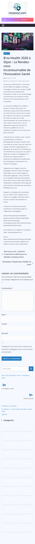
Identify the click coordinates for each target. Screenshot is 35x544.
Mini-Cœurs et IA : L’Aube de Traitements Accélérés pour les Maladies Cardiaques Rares (15, 254)
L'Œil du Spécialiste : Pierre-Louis (17, 480)
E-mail (4, 324)
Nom (4, 315)
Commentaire (7, 288)
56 (28, 482)
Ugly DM (4, 414)
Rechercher (31, 369)
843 (28, 509)
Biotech (8, 435)
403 (28, 500)
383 (28, 436)
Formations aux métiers (9, 406)
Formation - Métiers (12, 444)
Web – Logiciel (10, 526)
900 (28, 454)
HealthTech (9, 453)
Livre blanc (9, 490)
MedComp (9, 499)
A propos (8, 425)
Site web (5, 333)
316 (28, 473)
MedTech (6, 53)
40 (28, 518)
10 (28, 491)
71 (28, 445)
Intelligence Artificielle (13, 471)
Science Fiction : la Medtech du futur (16, 517)
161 (28, 463)
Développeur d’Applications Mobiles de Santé (16, 263)
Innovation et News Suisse (15, 462)
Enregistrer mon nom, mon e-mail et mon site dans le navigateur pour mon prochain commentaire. (17, 349)
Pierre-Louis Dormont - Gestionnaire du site (17, 81)
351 (28, 528)
